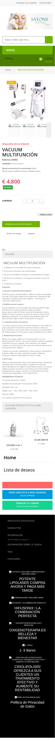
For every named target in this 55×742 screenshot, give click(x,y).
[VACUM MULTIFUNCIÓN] (14, 130)
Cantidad (7, 201)
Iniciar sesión (45, 2)
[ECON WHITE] (41, 426)
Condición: (6, 164)
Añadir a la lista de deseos (18, 224)
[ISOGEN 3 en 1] (14, 428)
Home (8, 70)
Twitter (19, 485)
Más (3, 250)
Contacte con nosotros (26, 2)
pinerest (24, 485)
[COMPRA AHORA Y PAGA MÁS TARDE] (27, 598)
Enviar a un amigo (14, 233)
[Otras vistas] (5, 130)
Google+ (29, 485)
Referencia (6, 160)
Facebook (13, 485)
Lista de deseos (19, 470)
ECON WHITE (41, 439)
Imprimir (31, 233)
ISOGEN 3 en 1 (14, 445)
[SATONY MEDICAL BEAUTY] (27, 21)
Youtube (34, 485)
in (39, 485)
